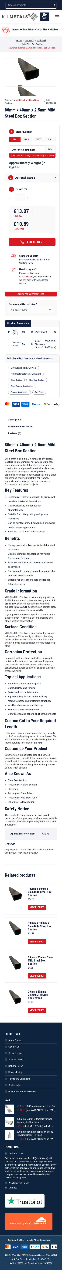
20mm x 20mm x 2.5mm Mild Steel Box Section (38, 995)
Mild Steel (20, 100)
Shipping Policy (16, 1059)
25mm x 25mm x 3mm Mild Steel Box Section (40, 960)
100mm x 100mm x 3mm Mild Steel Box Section (39, 926)
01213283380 (26, 276)
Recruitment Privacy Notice (22, 1091)
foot (38, 139)
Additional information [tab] (20, 426)
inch (26, 139)
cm (49, 139)
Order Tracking (15, 1053)
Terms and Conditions (19, 1078)
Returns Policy (15, 1066)
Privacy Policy (15, 1072)
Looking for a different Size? (31, 294)
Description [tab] (14, 419)
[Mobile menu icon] (57, 16)
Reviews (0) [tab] (14, 433)
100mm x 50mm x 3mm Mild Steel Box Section (39, 892)
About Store (14, 1040)
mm (15, 139)
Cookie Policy (15, 1085)
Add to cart (35, 242)
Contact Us (13, 1046)
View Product (37, 907)
